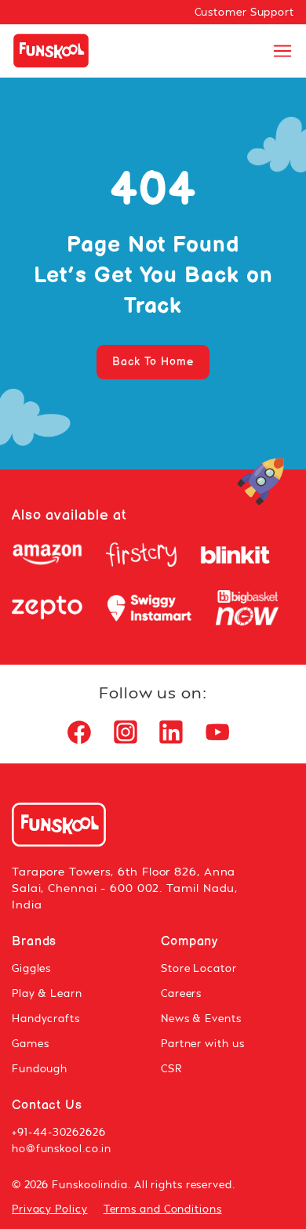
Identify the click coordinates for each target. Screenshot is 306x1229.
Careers (181, 993)
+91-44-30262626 (59, 1132)
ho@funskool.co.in (61, 1148)
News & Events (201, 1018)
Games (30, 1043)
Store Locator (199, 968)
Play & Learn (47, 993)
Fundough (39, 1068)
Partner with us (203, 1043)
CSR (171, 1068)
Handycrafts (46, 1018)
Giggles (31, 968)
